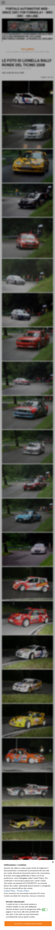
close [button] (52, 862)
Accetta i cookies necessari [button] (28, 924)
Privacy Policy (23, 891)
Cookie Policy (9, 891)
